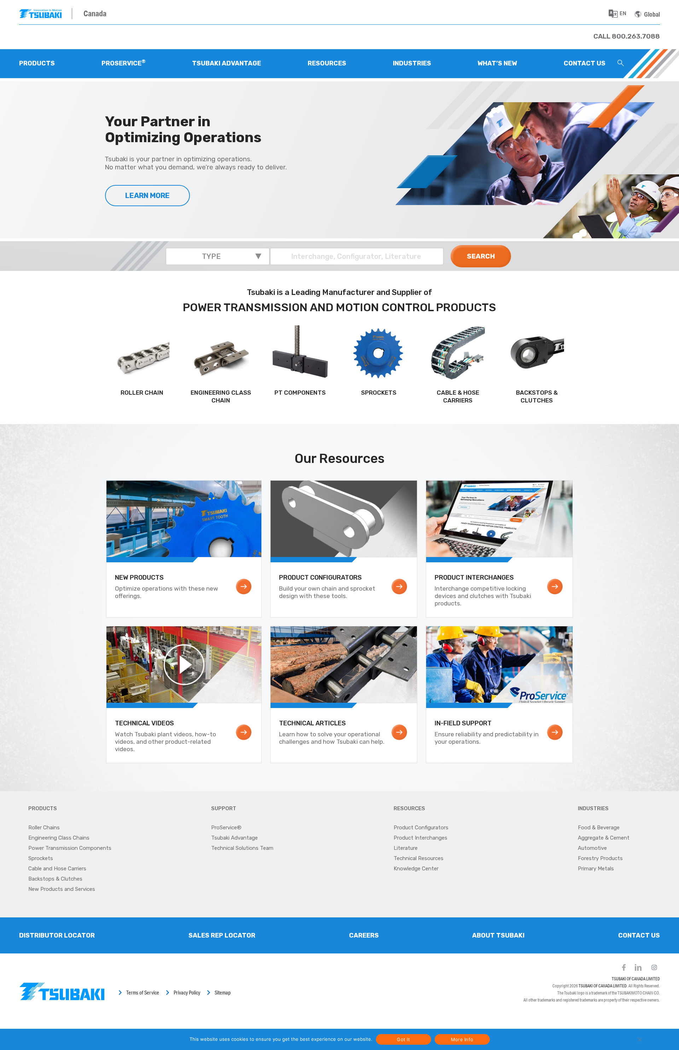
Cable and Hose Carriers (57, 868)
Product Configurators (421, 827)
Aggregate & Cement (603, 838)
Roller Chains (44, 827)
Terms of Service (142, 992)
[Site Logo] (45, 13)
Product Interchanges (420, 838)
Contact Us (639, 935)
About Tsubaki (498, 935)
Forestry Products (600, 858)
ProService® (226, 827)
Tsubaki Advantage (234, 838)
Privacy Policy (187, 992)
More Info (462, 1039)
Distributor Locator (57, 935)
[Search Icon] (621, 64)
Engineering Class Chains (58, 838)
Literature (406, 848)
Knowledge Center (416, 868)
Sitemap (223, 992)
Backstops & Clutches (55, 879)
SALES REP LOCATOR (221, 935)
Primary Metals (596, 868)
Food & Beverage (599, 827)
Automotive (592, 848)
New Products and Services (61, 889)
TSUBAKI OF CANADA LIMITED (636, 979)
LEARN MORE (147, 195)
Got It (403, 1039)
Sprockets (40, 858)
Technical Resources (418, 858)
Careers (364, 935)
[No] (639, 1039)
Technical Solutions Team (242, 848)
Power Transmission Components (69, 848)
